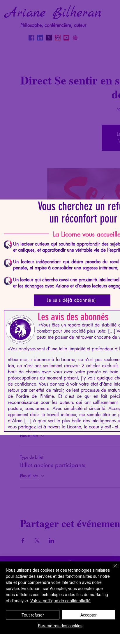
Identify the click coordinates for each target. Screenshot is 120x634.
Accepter (88, 615)
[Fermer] (112, 569)
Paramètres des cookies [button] (60, 625)
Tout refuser (33, 615)
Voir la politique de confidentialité (60, 600)
